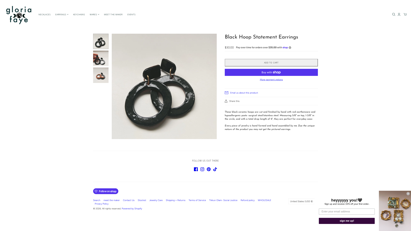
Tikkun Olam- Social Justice (223, 200)
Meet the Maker (113, 14)
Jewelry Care (156, 200)
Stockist (142, 200)
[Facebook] (196, 169)
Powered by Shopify (132, 208)
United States (301, 201)
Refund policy (248, 200)
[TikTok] (215, 169)
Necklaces (45, 14)
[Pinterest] (209, 169)
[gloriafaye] (19, 14)
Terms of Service (197, 200)
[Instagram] (202, 169)
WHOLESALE (264, 200)
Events (131, 14)
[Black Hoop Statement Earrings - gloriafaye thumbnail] (101, 41)
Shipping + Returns (175, 200)
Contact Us (129, 200)
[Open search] (393, 14)
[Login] (399, 14)
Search (96, 200)
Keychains (79, 14)
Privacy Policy (102, 203)
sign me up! (347, 220)
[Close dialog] (408, 193)
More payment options (271, 79)
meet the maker (112, 200)
